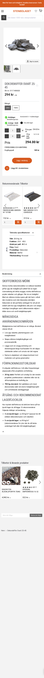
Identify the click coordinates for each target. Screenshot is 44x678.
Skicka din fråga (36, 515)
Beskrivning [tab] (22, 274)
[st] (8, 222)
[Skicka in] (3, 17)
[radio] (8, 108)
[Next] (37, 46)
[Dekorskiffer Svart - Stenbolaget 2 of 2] (16, 69)
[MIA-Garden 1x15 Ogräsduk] (33, 196)
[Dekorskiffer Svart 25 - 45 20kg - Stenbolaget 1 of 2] (7, 69)
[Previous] (6, 46)
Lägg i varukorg (22, 160)
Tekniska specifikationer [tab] (22, 232)
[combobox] (22, 17)
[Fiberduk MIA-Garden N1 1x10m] (12, 196)
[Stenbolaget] (22, 11)
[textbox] (15, 515)
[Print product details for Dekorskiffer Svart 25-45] (37, 85)
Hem (3, 530)
